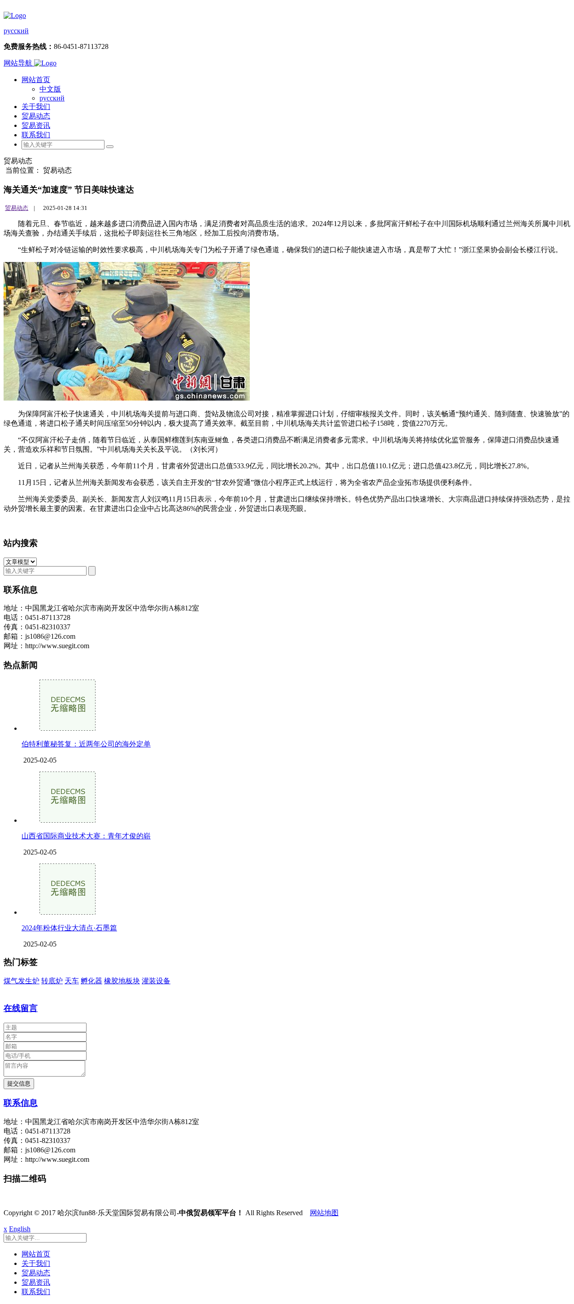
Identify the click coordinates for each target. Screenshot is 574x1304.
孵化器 (91, 981)
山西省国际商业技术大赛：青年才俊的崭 (86, 836)
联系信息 (21, 1103)
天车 (72, 981)
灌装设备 (156, 981)
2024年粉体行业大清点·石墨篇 (69, 928)
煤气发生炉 (21, 981)
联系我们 (36, 135)
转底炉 (52, 981)
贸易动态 (36, 116)
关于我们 (36, 106)
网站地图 (324, 1213)
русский (16, 31)
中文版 (50, 89)
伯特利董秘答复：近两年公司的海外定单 (86, 744)
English (19, 1229)
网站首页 (36, 79)
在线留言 (21, 1008)
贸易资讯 (36, 125)
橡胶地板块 (122, 981)
